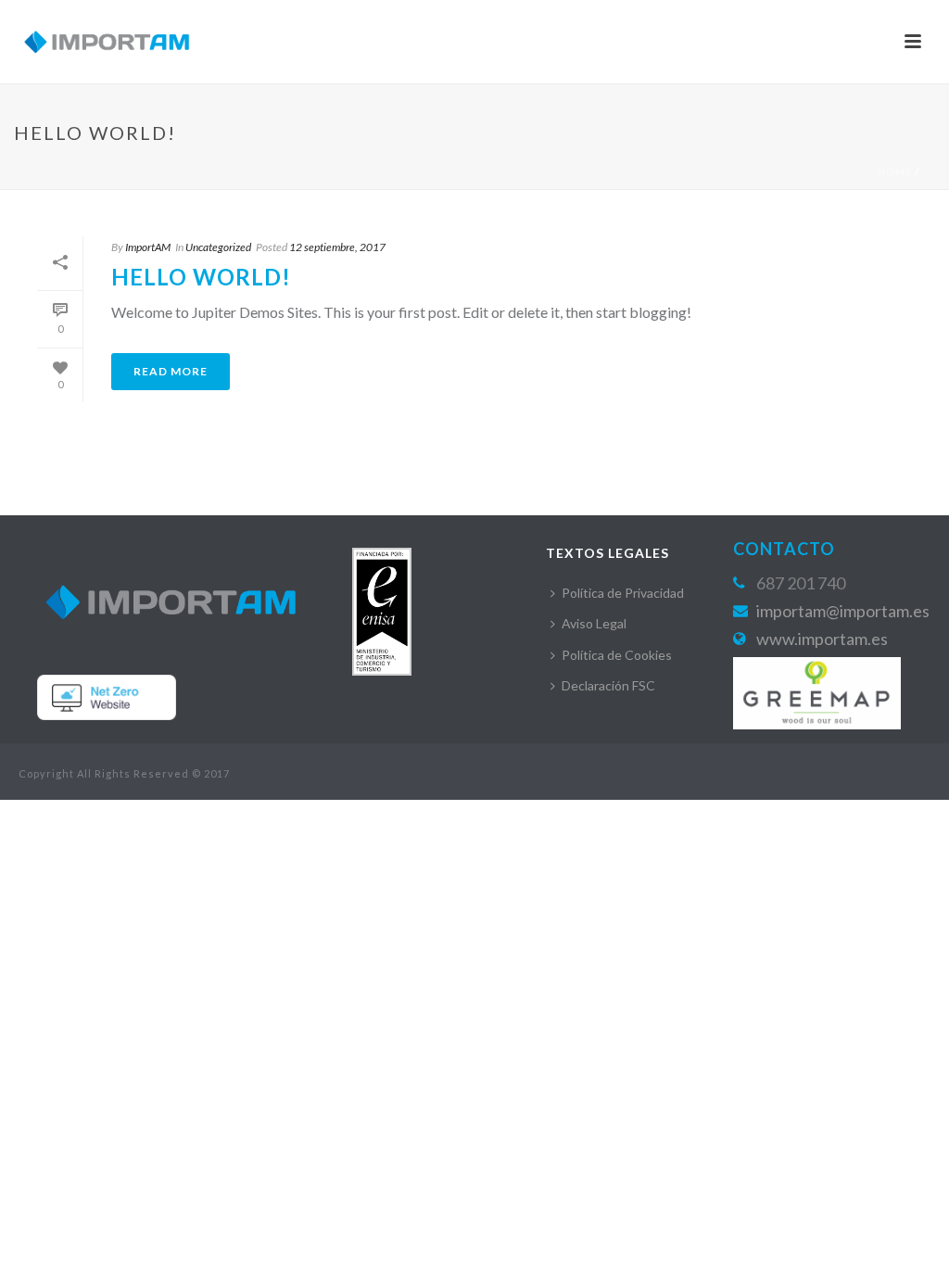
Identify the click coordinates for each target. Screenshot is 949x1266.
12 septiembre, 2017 (337, 247)
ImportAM (148, 247)
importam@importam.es (843, 610)
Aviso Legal (594, 623)
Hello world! (201, 276)
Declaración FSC (608, 685)
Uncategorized (218, 247)
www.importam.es (822, 638)
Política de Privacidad (623, 593)
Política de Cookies (617, 655)
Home (895, 171)
